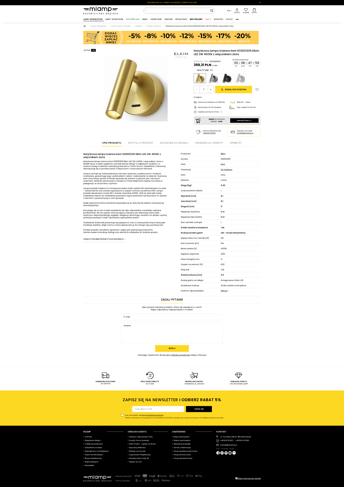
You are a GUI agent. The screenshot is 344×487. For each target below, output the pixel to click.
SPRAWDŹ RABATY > (244, 120)
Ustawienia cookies (93, 448)
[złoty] (200, 78)
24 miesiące (226, 169)
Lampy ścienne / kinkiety (121, 26)
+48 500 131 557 (209, 133)
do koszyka (235, 89)
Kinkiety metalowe (153, 26)
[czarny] (227, 78)
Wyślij (172, 348)
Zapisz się (199, 409)
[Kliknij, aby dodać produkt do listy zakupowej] (257, 89)
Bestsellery (196, 19)
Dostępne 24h (132, 19)
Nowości (218, 19)
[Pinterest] (226, 453)
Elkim (223, 154)
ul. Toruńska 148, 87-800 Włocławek (235, 437)
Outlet (229, 19)
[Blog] (234, 453)
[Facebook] (218, 453)
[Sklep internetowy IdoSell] (248, 478)
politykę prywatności (180, 355)
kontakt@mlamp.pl (245, 133)
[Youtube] (230, 453)
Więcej (224, 291)
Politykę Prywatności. (155, 415)
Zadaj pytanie (203, 70)
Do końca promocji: (241, 60)
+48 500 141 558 (242, 440)
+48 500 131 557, (227, 440)
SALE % (208, 19)
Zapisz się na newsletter (172, 399)
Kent (223, 164)
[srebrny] (213, 78)
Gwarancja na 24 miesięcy (209, 107)
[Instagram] (222, 453)
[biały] (240, 78)
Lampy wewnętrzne (98, 26)
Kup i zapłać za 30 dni (246, 107)
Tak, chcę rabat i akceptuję (174, 416)
